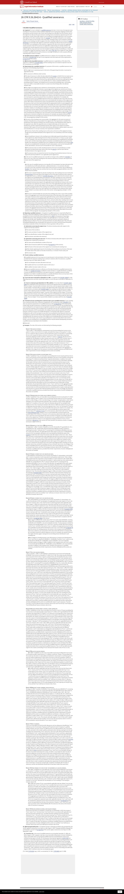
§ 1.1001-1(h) (53, 50)
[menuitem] (58, 6)
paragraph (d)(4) (38, 518)
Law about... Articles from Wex (87, 21)
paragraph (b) (57, 303)
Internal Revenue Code (33, 412)
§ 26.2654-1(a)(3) (45, 289)
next (73, 24)
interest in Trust (40, 411)
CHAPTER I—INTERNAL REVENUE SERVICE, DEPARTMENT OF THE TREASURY (80, 10)
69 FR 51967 (65, 838)
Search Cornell (101, 2)
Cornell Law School (30, 2)
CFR (23, 21)
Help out (87, 6)
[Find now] (103, 7)
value (71, 142)
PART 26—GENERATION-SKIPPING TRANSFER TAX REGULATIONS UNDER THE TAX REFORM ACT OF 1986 (68, 12)
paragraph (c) (52, 244)
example (48, 38)
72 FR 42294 (31, 851)
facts (35, 750)
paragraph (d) (26, 59)
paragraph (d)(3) (38, 472)
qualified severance (46, 30)
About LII (58, 6)
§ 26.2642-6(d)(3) (39, 62)
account (70, 112)
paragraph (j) (40, 829)
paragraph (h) (64, 800)
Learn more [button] (41, 891)
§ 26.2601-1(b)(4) (64, 277)
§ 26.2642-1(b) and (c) (48, 176)
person (54, 149)
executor (60, 336)
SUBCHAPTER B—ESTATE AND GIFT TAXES (32, 12)
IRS (53, 216)
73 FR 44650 (56, 851)
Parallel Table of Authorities (86, 24)
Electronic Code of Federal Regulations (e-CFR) (35, 10)
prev (70, 24)
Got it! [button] (120, 891)
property (28, 434)
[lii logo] (34, 6)
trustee (54, 76)
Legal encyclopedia (80, 6)
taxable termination (36, 270)
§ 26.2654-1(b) (32, 57)
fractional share (29, 174)
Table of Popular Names (32, 21)
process (71, 739)
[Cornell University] (22, 2)
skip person (35, 420)
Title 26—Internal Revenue (53, 10)
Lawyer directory (71, 6)
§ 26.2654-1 (65, 302)
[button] (103, 6)
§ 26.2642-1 (67, 157)
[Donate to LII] (91, 6)
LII (21, 10)
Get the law (63, 6)
